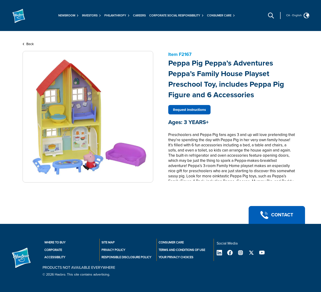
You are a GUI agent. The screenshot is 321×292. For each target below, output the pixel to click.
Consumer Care (171, 242)
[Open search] (270, 15)
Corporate (53, 250)
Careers (139, 15)
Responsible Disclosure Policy (126, 257)
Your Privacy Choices (176, 257)
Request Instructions (189, 110)
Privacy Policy (113, 250)
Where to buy (55, 242)
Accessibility (54, 257)
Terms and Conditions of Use (182, 250)
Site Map (108, 242)
